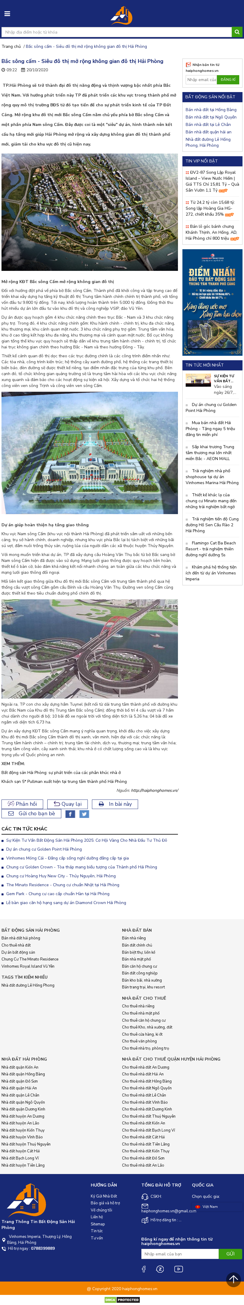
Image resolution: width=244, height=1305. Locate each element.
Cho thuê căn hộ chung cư (143, 1020)
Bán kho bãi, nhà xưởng (142, 980)
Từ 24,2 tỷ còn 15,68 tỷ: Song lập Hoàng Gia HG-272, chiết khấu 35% (210, 208)
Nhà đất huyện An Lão (20, 1123)
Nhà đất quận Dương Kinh (23, 1109)
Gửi (230, 1254)
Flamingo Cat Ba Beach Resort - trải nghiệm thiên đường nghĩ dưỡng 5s (211, 549)
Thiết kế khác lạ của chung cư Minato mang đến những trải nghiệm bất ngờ (211, 501)
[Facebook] (143, 1268)
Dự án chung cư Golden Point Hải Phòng (43, 849)
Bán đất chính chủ (137, 945)
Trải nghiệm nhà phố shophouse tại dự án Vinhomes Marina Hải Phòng (212, 477)
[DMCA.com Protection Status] (122, 1300)
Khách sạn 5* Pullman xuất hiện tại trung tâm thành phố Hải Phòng (64, 781)
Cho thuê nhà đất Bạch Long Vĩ (148, 1130)
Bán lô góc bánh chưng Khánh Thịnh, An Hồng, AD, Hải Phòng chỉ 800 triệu (211, 232)
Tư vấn (97, 1238)
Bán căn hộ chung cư (139, 966)
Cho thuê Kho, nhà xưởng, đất (147, 1027)
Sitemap (98, 1224)
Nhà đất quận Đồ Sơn (19, 1081)
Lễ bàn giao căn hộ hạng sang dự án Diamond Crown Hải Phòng (65, 903)
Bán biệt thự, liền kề (138, 952)
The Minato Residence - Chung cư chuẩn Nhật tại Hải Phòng (62, 885)
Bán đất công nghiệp (140, 973)
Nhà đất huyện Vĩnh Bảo (22, 1137)
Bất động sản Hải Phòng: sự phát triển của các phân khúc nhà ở (61, 772)
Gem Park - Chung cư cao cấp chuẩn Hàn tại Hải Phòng (57, 894)
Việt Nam (210, 1206)
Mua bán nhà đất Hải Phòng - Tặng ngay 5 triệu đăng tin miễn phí (210, 428)
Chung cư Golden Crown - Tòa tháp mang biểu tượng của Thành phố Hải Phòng (81, 867)
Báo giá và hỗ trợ (105, 1203)
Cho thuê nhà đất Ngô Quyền (147, 1088)
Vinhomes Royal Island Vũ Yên (27, 966)
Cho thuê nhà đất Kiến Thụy (146, 1151)
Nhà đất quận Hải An (19, 1088)
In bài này (119, 804)
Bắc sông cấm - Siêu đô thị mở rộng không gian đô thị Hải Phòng (86, 46)
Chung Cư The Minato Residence (29, 959)
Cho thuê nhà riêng (138, 1006)
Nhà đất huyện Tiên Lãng (23, 1165)
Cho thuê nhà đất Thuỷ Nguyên (149, 1116)
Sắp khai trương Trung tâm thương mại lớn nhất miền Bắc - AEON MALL (210, 453)
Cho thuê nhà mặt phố (140, 1013)
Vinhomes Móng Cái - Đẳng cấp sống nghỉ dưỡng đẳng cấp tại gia (67, 858)
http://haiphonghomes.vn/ (154, 790)
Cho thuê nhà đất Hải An (143, 1074)
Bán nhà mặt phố (136, 959)
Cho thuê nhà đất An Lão (143, 1165)
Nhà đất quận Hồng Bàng (23, 1074)
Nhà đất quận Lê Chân (20, 1095)
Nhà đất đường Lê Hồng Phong (27, 985)
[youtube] (178, 1269)
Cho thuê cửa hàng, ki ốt (142, 1034)
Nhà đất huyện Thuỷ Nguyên (26, 1144)
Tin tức (97, 1231)
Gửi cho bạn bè (36, 813)
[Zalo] (160, 1269)
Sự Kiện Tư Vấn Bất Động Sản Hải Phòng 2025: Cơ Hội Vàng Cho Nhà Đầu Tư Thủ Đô (86, 840)
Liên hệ (97, 1217)
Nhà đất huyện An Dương (22, 1116)
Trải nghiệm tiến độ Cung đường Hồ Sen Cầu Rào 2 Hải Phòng (212, 525)
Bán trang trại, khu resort (143, 987)
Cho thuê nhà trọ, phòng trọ (145, 1048)
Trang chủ (11, 46)
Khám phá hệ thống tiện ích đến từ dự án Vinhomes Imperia (211, 573)
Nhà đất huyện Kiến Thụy (23, 1130)
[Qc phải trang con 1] (212, 302)
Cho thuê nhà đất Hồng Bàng (147, 1081)
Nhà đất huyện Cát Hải (20, 1151)
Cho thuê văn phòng (139, 1041)
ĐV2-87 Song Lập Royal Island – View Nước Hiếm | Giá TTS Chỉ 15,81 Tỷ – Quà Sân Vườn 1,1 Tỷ (212, 181)
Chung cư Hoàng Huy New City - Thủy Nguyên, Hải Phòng (60, 876)
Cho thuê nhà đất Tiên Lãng (146, 1144)
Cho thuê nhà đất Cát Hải (143, 1137)
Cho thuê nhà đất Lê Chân (144, 1095)
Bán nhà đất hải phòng (20, 938)
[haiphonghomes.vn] (122, 16)
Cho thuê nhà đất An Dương (145, 1067)
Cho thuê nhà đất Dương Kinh (147, 1109)
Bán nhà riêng (134, 938)
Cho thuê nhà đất (16, 945)
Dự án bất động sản (18, 952)
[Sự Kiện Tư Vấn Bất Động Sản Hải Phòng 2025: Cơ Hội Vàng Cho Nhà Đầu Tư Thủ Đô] (198, 380)
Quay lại (71, 804)
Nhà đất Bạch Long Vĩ (20, 1158)
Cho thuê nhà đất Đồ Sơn (143, 1158)
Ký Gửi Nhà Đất (104, 1196)
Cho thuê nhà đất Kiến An (143, 1123)
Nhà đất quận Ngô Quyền (23, 1102)
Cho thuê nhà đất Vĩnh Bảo (145, 1102)
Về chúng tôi (101, 1210)
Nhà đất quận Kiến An (19, 1067)
